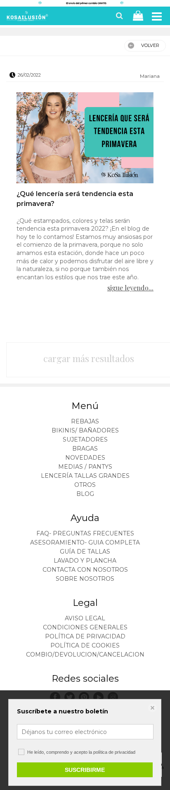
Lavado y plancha (85, 560)
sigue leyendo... (130, 288)
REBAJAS (85, 421)
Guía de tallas (85, 551)
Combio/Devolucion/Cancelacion (85, 654)
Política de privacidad (85, 636)
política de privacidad (114, 752)
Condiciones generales (85, 627)
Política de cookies (85, 645)
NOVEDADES (85, 457)
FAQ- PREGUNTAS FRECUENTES (85, 533)
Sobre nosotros (85, 578)
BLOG (85, 494)
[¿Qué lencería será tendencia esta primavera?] (85, 138)
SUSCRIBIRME (85, 770)
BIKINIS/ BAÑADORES (85, 430)
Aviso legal (85, 618)
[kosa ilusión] (26, 18)
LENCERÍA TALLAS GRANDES (85, 475)
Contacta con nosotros (85, 569)
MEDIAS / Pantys (85, 466)
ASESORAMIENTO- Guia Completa (85, 542)
